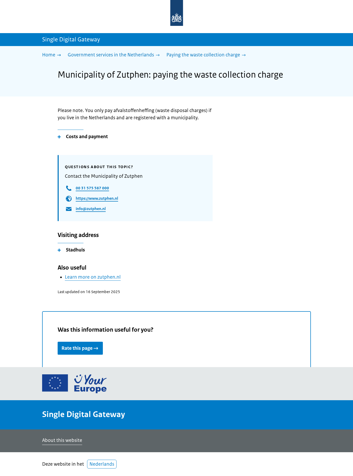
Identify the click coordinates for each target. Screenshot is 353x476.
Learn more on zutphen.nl (93, 277)
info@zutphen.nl (91, 208)
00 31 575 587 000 (92, 187)
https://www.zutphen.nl (97, 198)
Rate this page (77, 348)
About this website (62, 440)
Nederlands (101, 464)
